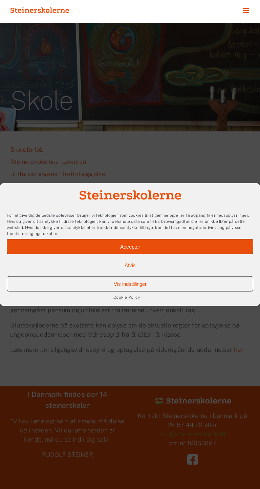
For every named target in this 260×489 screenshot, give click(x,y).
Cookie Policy (126, 297)
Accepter (130, 246)
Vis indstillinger (130, 283)
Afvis (130, 265)
